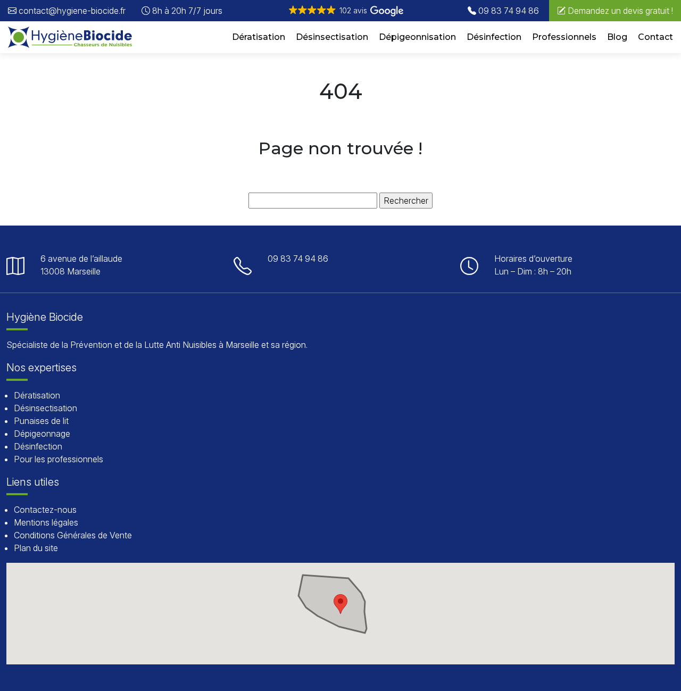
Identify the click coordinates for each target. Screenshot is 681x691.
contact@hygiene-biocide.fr (71, 10)
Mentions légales (46, 522)
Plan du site (36, 548)
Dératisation (258, 37)
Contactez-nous (45, 509)
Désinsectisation (332, 37)
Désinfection (494, 37)
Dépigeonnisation (417, 37)
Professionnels (564, 37)
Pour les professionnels (58, 459)
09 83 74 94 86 (507, 10)
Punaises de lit (41, 420)
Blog (617, 37)
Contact (655, 37)
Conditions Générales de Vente (73, 535)
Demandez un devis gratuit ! (619, 10)
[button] (345, 10)
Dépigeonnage (42, 433)
